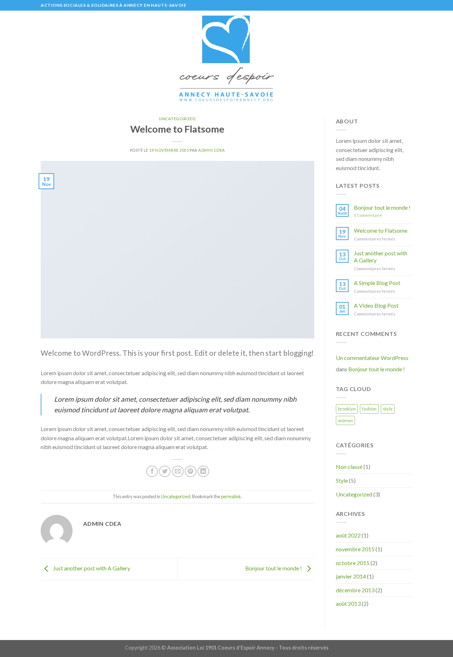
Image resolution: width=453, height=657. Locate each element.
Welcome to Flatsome (380, 230)
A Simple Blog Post (377, 282)
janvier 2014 (351, 576)
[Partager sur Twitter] (165, 471)
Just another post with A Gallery (91, 568)
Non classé (349, 466)
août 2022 (348, 535)
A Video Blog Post (376, 305)
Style (342, 480)
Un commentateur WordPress (372, 357)
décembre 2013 (355, 590)
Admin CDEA (211, 150)
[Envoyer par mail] (178, 471)
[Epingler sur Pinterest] (190, 471)
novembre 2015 (355, 549)
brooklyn (347, 409)
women (345, 420)
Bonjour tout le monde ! (274, 568)
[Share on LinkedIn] (203, 471)
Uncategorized (177, 118)
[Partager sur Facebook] (152, 471)
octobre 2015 (352, 562)
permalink (231, 496)
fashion (369, 409)
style (387, 409)
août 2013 (348, 603)
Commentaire (368, 215)
